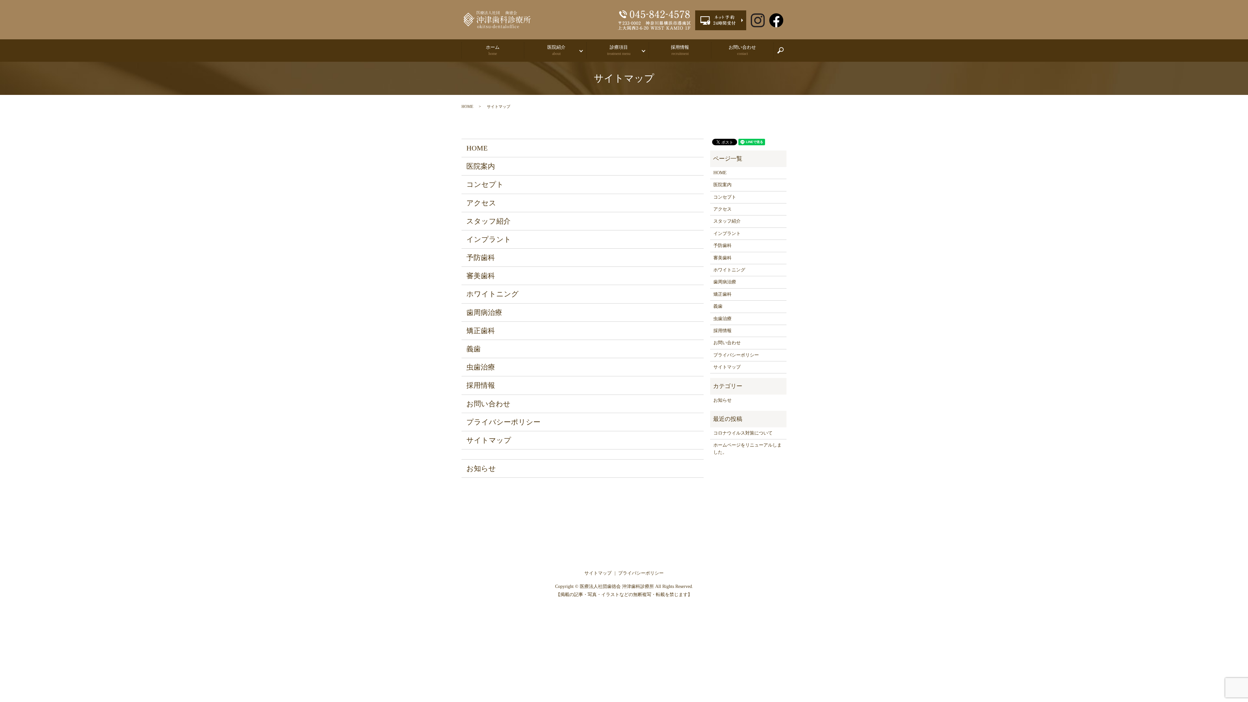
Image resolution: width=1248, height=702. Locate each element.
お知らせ (481, 468)
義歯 (473, 349)
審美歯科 (480, 276)
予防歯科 (480, 258)
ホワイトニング (492, 294)
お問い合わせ (742, 50)
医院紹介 (556, 50)
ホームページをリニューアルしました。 (747, 449)
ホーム (493, 50)
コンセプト (485, 184)
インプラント (488, 239)
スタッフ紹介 (488, 221)
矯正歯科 (480, 331)
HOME (467, 106)
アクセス (481, 203)
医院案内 (480, 166)
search (783, 53)
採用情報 (680, 50)
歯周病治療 (484, 312)
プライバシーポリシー (503, 422)
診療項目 (618, 50)
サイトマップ (488, 440)
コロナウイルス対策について (743, 433)
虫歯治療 (480, 367)
